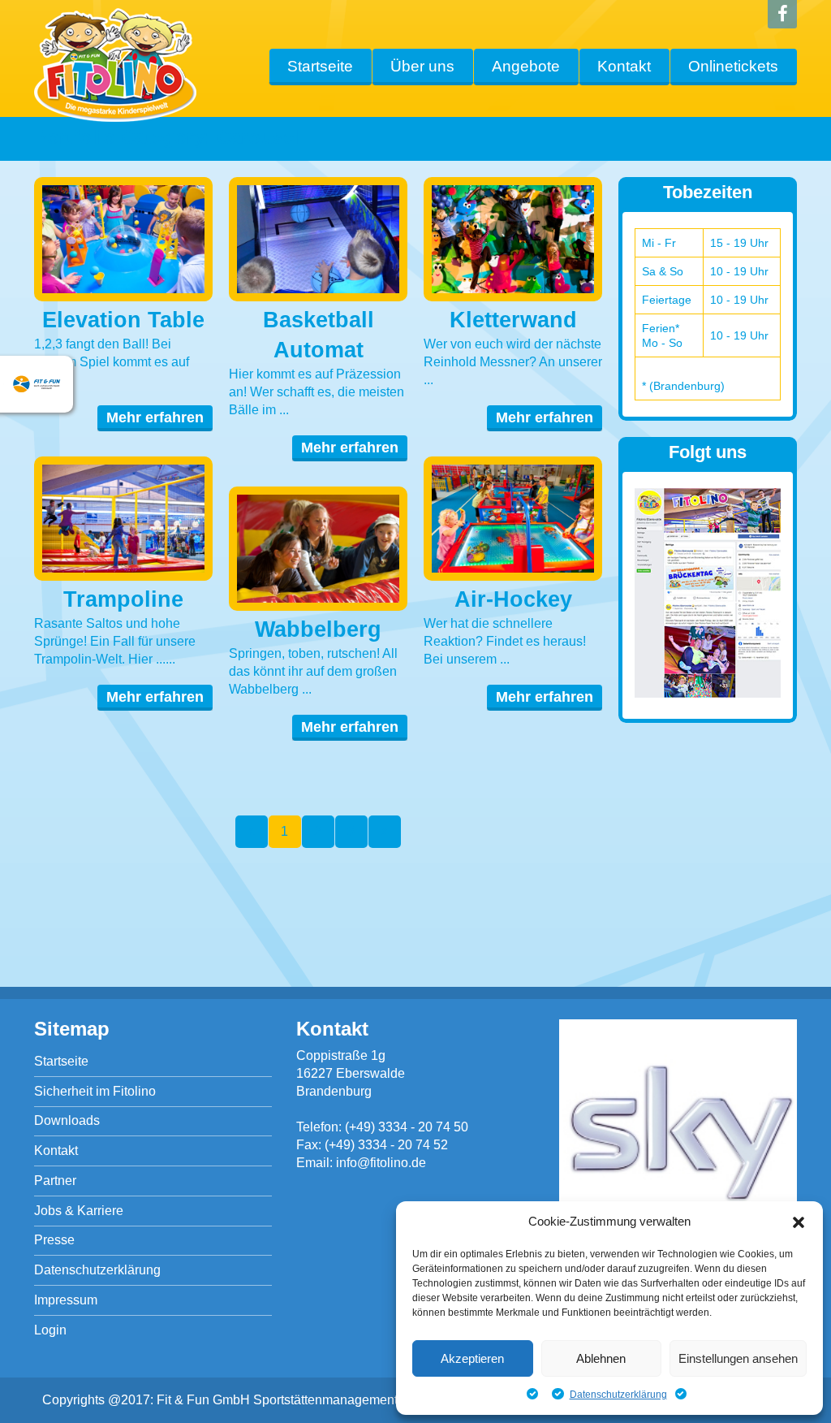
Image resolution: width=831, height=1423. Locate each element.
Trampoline (123, 599)
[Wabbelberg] (318, 549)
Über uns (422, 66)
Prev (251, 831)
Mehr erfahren (155, 417)
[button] (798, 1222)
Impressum (65, 1300)
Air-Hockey (513, 599)
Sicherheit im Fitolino (95, 1091)
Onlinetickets (733, 66)
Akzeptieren (472, 1358)
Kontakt (624, 66)
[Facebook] (782, 14)
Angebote (526, 66)
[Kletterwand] (513, 239)
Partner (55, 1180)
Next (384, 831)
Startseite (320, 66)
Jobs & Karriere (78, 1211)
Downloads (67, 1120)
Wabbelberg (318, 629)
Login (50, 1330)
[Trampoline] (123, 519)
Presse (54, 1240)
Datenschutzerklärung (618, 1394)
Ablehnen (601, 1358)
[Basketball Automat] (318, 239)
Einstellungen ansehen (738, 1358)
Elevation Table (123, 320)
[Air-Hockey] (513, 519)
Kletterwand (513, 320)
